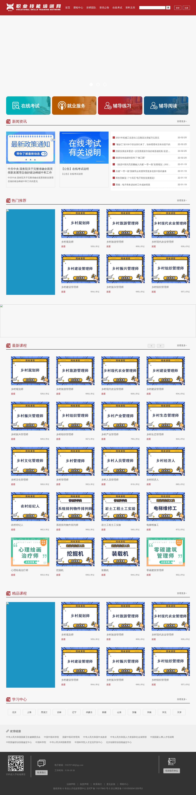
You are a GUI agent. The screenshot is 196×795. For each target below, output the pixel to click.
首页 (67, 7)
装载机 (105, 570)
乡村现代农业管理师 (163, 241)
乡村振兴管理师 (115, 287)
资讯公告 (104, 7)
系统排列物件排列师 (67, 524)
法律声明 (71, 784)
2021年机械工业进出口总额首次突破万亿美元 (137, 137)
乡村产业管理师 (110, 434)
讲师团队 (91, 7)
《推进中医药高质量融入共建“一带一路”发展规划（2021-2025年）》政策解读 (143, 164)
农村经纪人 (17, 524)
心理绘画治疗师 (19, 570)
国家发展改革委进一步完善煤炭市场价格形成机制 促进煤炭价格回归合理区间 (143, 151)
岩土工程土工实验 (111, 524)
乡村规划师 (67, 241)
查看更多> (182, 121)
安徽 (134, 712)
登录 (178, 7)
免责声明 (84, 784)
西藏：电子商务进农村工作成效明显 (133, 184)
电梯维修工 (153, 524)
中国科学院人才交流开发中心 (88, 742)
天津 (179, 712)
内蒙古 (89, 712)
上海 (29, 712)
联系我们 (97, 784)
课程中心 (78, 7)
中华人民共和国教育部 (60, 742)
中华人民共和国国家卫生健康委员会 (23, 736)
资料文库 (130, 7)
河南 (149, 712)
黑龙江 (44, 712)
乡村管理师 (62, 479)
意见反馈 (111, 784)
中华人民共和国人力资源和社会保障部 (128, 736)
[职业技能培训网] (33, 7)
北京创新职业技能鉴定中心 (119, 742)
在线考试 (117, 7)
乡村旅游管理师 (115, 241)
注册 (186, 7)
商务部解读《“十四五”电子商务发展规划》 (136, 177)
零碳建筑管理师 (155, 570)
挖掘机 (60, 570)
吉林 (59, 712)
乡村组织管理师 (160, 287)
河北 (164, 712)
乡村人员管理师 (110, 479)
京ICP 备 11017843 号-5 (98, 788)
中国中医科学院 (51, 736)
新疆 (104, 712)
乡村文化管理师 (19, 479)
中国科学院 (40, 742)
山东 (119, 712)
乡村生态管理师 (155, 434)
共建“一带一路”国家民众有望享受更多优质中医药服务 (141, 171)
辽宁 (74, 712)
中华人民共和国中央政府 (95, 736)
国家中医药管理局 (71, 736)
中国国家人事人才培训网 (162, 736)
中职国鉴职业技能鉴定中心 (19, 742)
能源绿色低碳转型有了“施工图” (130, 157)
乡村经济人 (153, 479)
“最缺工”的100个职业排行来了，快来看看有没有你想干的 (143, 144)
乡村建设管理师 (69, 287)
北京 (14, 712)
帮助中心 (124, 784)
